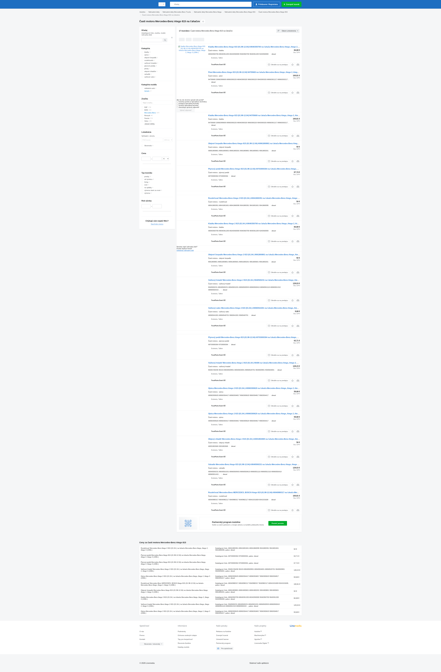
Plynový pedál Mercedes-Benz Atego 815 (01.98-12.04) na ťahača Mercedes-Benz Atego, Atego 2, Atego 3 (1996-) (173, 556)
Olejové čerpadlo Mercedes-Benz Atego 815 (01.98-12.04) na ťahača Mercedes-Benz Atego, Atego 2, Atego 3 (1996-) (174, 591)
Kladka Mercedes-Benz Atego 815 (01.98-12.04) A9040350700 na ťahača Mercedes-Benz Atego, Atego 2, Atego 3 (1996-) (259, 47)
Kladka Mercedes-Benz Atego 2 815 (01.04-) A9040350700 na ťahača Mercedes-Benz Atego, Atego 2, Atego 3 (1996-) (258, 224)
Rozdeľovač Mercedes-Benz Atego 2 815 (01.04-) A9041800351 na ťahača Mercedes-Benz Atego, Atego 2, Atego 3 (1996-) (260, 198)
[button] (292, 64)
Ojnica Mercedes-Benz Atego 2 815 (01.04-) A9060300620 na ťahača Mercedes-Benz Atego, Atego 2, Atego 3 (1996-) (258, 388)
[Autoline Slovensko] (148, 4)
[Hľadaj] (172, 4)
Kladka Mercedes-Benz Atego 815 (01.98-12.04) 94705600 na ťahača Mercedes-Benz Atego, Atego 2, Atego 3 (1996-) (258, 115)
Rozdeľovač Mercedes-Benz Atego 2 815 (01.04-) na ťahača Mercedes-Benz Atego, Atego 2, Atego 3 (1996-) (174, 549)
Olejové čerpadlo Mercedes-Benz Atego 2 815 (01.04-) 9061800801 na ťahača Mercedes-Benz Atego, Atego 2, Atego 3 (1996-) (262, 255)
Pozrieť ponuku (278, 523)
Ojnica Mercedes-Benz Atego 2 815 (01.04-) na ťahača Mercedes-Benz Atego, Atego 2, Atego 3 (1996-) (175, 577)
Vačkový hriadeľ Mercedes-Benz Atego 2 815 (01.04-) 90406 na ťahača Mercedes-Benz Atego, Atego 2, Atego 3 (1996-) (259, 363)
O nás (142, 631)
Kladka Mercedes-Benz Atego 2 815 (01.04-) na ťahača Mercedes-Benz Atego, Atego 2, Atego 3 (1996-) (175, 598)
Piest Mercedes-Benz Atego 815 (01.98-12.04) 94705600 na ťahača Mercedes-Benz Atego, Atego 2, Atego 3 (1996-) (257, 72)
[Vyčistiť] (172, 37)
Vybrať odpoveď (185, 110)
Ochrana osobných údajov (187, 635)
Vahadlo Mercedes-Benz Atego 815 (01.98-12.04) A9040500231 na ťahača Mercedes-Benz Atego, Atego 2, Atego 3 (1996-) (260, 464)
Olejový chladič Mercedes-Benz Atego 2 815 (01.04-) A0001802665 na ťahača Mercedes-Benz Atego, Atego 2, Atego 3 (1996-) (261, 439)
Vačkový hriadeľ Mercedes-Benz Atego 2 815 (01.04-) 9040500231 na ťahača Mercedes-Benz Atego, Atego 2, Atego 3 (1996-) (261, 280)
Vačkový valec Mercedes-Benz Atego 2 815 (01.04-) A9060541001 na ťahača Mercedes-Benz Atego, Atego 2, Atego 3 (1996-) (261, 308)
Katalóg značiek (183, 647)
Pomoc (142, 635)
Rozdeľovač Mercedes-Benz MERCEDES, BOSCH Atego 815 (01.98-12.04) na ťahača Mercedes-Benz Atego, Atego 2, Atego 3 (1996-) (172, 584)
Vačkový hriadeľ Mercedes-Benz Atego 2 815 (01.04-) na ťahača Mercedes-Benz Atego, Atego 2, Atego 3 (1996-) (175, 570)
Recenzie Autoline (184, 643)
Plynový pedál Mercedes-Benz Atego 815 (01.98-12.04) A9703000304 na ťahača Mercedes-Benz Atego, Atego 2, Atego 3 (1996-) (263, 169)
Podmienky (182, 631)
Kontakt (142, 639)
